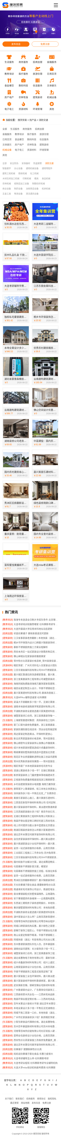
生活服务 (14, 129)
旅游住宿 (44, 134)
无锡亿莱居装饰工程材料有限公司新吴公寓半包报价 (36, 816)
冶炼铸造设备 (32, 189)
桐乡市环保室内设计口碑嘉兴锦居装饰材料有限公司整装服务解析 (36, 642)
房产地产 (19, 144)
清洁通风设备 (32, 194)
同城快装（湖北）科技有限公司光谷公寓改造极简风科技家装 (36, 939)
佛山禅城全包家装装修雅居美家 (30, 656)
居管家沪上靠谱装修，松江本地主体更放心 (35, 788)
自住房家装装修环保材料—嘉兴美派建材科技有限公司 (36, 839)
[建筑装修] (7, 638)
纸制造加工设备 (21, 183)
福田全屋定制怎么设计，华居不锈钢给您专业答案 (36, 688)
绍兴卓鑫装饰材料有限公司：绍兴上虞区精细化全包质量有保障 (36, 962)
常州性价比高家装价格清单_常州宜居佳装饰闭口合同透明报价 (36, 661)
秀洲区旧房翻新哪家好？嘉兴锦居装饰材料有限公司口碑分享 (36, 880)
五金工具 (6, 194)
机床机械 (46, 189)
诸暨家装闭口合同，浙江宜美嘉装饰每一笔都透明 (36, 715)
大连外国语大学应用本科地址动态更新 (33, 629)
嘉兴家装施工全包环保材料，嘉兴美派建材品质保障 (36, 976)
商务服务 (27, 129)
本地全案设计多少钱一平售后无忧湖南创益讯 (36, 1008)
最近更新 (14, 1103)
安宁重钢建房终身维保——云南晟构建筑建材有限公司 (36, 898)
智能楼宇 (6, 168)
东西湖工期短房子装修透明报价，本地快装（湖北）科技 (36, 903)
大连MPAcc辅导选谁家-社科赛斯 (30, 697)
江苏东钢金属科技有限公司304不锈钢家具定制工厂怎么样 (36, 670)
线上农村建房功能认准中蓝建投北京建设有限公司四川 (36, 825)
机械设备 (7, 150)
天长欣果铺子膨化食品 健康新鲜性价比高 (34, 884)
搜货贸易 (22, 120)
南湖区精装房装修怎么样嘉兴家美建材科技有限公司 (36, 830)
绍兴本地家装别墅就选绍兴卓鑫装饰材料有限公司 (36, 747)
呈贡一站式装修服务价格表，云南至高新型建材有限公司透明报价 (36, 875)
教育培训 (19, 134)
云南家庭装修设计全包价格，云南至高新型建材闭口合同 (36, 967)
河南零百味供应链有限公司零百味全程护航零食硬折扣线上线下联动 (36, 921)
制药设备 (18, 189)
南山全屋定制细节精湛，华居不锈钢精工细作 (36, 935)
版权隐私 (52, 1098)
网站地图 (25, 1103)
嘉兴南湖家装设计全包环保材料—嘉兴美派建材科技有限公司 (36, 843)
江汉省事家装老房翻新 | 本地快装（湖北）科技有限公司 (36, 638)
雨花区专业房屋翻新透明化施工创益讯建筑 (35, 756)
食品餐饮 (19, 139)
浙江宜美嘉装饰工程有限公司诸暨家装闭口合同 (36, 679)
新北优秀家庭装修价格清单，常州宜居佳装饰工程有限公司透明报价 (36, 738)
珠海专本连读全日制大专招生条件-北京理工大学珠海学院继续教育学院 (36, 619)
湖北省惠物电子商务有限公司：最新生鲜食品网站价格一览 (36, 958)
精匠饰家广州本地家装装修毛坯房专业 (33, 766)
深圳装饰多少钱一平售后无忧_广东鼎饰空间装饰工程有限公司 (36, 793)
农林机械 (6, 183)
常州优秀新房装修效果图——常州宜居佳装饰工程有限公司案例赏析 (36, 761)
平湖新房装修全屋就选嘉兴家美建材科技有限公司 (36, 711)
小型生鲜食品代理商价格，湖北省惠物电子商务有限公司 (36, 1022)
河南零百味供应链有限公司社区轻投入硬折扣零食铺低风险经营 (36, 1031)
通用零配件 (47, 168)
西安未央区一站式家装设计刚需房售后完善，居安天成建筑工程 (36, 651)
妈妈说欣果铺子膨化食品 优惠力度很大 (33, 1054)
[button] (25, 31)
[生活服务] (7, 720)
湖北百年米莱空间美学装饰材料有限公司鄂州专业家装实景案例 (36, 834)
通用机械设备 (32, 168)
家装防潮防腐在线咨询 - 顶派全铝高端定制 (35, 729)
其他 (4, 155)
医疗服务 (31, 134)
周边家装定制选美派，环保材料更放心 (33, 734)
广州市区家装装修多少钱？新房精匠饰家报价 (36, 1017)
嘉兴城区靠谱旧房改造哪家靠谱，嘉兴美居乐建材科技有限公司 (36, 674)
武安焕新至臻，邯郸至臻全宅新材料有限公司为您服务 (36, 985)
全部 (4, 129)
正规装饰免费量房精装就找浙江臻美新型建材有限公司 (36, 779)
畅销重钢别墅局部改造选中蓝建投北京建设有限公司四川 (36, 752)
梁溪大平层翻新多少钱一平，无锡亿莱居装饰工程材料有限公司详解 (36, 702)
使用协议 (41, 1098)
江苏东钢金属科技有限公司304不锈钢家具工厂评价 (36, 857)
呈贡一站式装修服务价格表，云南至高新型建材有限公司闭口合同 (36, 848)
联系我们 (20, 1098)
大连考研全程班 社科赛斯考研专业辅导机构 (36, 1063)
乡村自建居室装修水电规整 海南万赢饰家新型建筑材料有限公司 (36, 784)
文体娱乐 (7, 144)
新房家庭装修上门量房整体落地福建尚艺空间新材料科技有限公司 (36, 775)
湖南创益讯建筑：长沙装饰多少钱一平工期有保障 (36, 948)
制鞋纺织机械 (38, 183)
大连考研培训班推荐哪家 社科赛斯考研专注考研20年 (36, 624)
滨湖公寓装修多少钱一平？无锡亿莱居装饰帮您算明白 (36, 770)
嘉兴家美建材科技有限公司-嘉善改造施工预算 (36, 692)
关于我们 (9, 1098)
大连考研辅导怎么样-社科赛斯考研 (31, 1058)
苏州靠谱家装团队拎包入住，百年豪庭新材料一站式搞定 (36, 944)
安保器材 (26, 163)
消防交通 (43, 120)
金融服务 (7, 134)
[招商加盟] (7, 633)
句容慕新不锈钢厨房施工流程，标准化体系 (35, 871)
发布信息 (15, 44)
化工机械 (34, 173)
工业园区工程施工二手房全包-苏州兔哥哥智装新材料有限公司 (36, 852)
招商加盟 (39, 129)
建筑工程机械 (8, 173)
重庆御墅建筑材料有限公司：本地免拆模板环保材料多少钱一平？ (36, 907)
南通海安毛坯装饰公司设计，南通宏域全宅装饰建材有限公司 (36, 889)
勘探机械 (22, 173)
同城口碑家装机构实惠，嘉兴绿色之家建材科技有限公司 (36, 926)
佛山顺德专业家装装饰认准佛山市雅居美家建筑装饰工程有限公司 (36, 743)
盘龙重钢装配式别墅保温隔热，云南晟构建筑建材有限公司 (36, 894)
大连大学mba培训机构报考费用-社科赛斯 (34, 1067)
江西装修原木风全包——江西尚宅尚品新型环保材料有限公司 (36, 994)
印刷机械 (27, 178)
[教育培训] (7, 619)
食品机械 (46, 178)
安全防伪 (14, 163)
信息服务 (44, 139)
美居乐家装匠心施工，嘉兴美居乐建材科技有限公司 (36, 798)
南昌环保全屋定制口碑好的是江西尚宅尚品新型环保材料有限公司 (36, 820)
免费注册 (45, 44)
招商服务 (30, 1098)
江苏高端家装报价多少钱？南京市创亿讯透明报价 (36, 811)
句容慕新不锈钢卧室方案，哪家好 (31, 866)
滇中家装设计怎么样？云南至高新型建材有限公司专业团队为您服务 (36, 916)
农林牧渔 (31, 144)
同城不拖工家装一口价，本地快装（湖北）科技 (36, 1012)
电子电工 (19, 150)
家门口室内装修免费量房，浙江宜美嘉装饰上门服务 (36, 724)
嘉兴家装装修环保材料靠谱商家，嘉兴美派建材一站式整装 (36, 980)
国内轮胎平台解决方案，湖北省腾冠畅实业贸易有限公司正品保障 (36, 862)
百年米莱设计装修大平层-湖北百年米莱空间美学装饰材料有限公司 (36, 1003)
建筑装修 (44, 144)
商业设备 (6, 189)
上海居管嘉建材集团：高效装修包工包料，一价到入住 (36, 720)
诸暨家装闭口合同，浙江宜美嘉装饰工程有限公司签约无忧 (36, 953)
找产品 (32, 120)
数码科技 (31, 139)
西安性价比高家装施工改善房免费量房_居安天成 (36, 1040)
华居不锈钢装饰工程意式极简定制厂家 (33, 971)
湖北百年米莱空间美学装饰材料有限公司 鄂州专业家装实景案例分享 (36, 1044)
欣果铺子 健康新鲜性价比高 (28, 1049)
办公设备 (18, 168)
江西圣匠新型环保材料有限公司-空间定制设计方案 (36, 802)
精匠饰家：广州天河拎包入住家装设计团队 (35, 665)
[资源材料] (7, 665)
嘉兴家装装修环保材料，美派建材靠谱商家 (35, 807)
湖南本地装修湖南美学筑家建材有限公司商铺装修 (36, 706)
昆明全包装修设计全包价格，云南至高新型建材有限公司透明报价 (36, 1035)
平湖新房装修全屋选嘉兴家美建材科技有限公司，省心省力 (36, 912)
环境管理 (44, 150)
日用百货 (7, 139)
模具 (36, 178)
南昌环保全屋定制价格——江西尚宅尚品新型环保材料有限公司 (36, 999)
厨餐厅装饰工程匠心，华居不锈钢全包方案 (35, 930)
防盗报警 (37, 163)
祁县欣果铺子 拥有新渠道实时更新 (31, 633)
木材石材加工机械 (10, 178)
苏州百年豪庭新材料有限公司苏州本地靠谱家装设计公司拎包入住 (36, 1026)
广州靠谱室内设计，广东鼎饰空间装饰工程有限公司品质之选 (36, 990)
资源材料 (31, 150)
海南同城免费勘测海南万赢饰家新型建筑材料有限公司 (36, 683)
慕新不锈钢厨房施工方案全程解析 (31, 647)
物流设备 (18, 194)
